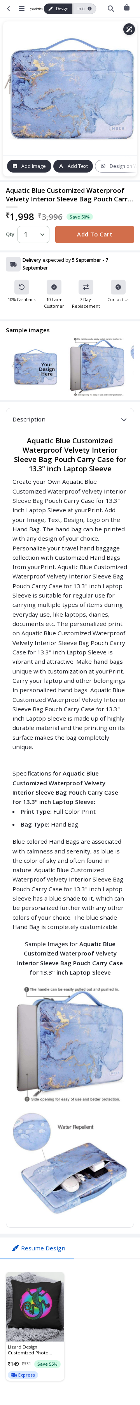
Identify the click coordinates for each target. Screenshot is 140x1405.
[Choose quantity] (41, 234)
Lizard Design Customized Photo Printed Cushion (28, 1350)
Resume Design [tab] (43, 1248)
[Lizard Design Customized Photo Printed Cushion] (35, 1307)
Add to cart (94, 234)
